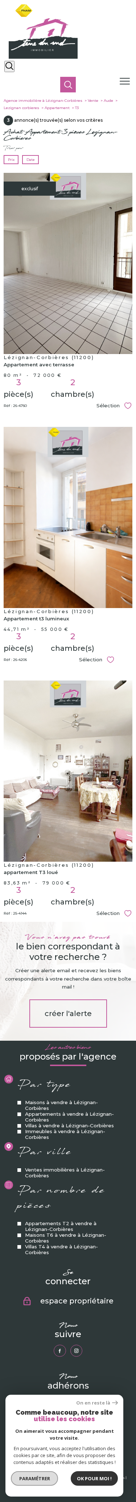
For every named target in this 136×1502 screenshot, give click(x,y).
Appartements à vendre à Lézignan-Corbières (69, 1117)
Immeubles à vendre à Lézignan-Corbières (65, 1134)
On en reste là (93, 1403)
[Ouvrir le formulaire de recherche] (9, 66)
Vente (93, 100)
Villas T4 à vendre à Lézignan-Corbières (61, 1249)
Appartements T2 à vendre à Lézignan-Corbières (60, 1226)
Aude (108, 100)
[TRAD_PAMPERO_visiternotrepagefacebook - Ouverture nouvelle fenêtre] (60, 1351)
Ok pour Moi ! (94, 1478)
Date (30, 160)
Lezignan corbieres (21, 107)
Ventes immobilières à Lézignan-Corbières (65, 1172)
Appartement (57, 107)
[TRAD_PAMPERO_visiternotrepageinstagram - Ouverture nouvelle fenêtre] (76, 1351)
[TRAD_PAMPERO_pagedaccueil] (43, 57)
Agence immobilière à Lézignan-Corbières (43, 100)
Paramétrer (34, 1478)
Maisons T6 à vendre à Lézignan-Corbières (65, 1237)
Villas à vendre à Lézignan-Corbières (69, 1125)
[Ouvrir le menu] (127, 81)
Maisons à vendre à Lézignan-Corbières (61, 1105)
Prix (11, 160)
